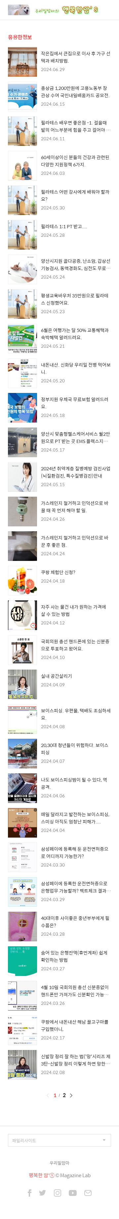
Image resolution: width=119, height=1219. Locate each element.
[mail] (88, 1193)
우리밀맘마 (59, 1162)
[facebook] (29, 1193)
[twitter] (42, 1193)
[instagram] (57, 1193)
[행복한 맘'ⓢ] (61, 10)
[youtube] (73, 1193)
